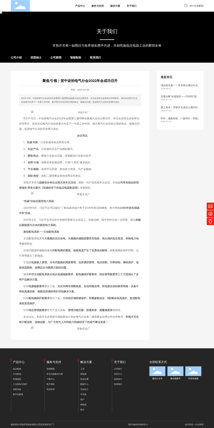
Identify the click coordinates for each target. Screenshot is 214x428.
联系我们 (95, 57)
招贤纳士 (36, 57)
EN (191, 5)
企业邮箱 (198, 5)
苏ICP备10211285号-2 (138, 424)
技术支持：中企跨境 (194, 424)
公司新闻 (55, 57)
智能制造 (75, 57)
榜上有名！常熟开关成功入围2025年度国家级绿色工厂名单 (180, 109)
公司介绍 (16, 57)
